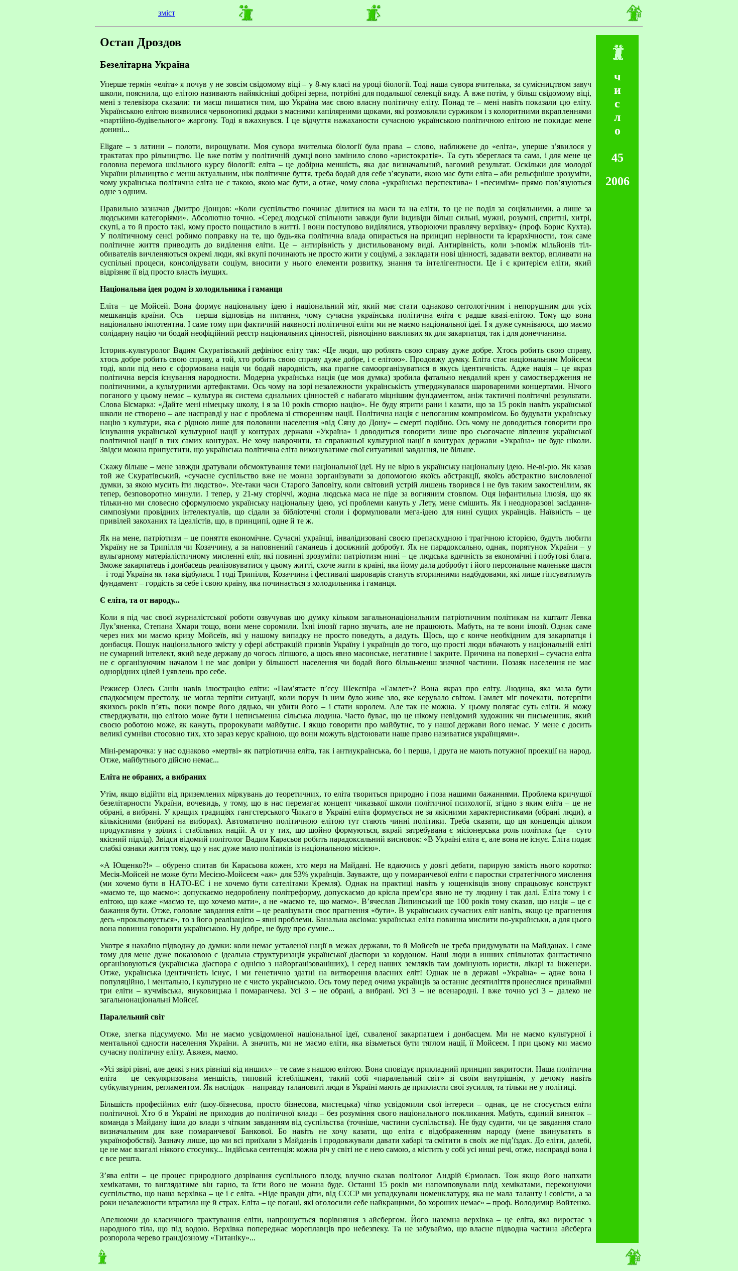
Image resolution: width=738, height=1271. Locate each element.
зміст (166, 13)
